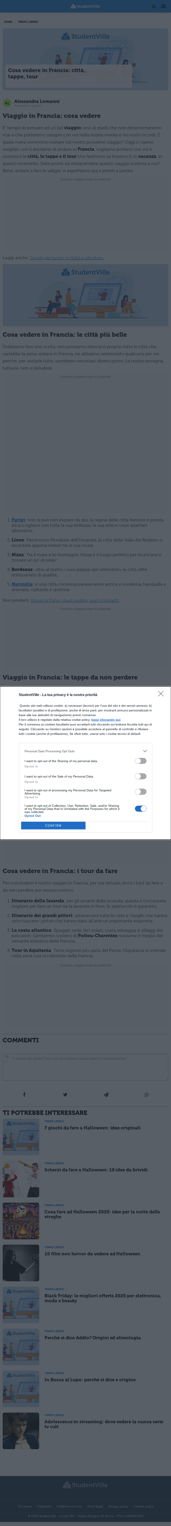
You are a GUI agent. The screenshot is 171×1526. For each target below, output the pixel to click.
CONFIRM (53, 825)
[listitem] (85, 751)
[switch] (141, 761)
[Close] (162, 695)
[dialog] (85, 763)
